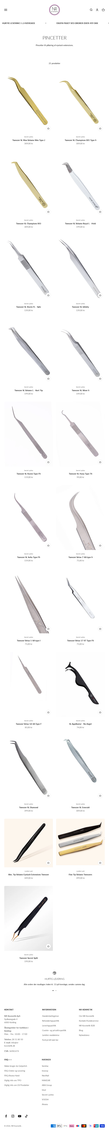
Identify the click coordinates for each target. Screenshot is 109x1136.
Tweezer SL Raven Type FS (29, 473)
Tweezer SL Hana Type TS (80, 473)
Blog (81, 1030)
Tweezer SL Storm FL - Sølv (28, 307)
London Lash (29, 871)
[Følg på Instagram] (13, 1116)
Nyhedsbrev (84, 1035)
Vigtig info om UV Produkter (16, 1085)
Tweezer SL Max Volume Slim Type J (28, 140)
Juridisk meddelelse (50, 1035)
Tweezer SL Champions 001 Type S (80, 140)
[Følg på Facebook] (6, 1116)
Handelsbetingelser (50, 1016)
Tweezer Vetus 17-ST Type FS (80, 640)
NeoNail (45, 1075)
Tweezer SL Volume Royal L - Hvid (80, 223)
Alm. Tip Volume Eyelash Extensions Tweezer (28, 874)
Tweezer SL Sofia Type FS (28, 557)
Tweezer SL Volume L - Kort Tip (28, 390)
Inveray (45, 1071)
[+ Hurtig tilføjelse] (48, 128)
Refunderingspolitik (50, 1021)
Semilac (45, 1066)
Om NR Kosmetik (86, 1016)
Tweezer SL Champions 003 (28, 223)
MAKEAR (46, 1080)
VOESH (45, 1099)
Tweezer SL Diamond (28, 807)
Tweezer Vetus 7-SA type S (80, 557)
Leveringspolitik (49, 1025)
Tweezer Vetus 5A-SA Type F (28, 724)
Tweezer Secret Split (28, 958)
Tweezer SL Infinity (80, 307)
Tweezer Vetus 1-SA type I (28, 640)
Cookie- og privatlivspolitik (54, 1030)
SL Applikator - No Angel (80, 724)
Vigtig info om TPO (12, 1080)
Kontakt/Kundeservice (88, 1021)
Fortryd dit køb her (50, 1040)
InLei (44, 1090)
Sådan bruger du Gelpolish (15, 1066)
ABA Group (47, 1085)
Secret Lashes (28, 137)
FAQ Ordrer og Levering (14, 1071)
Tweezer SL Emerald (80, 807)
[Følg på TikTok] (26, 1116)
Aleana (45, 1104)
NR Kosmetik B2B (87, 1025)
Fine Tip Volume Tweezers (80, 874)
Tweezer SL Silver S (80, 390)
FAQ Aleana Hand (11, 1075)
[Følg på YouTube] (19, 1116)
